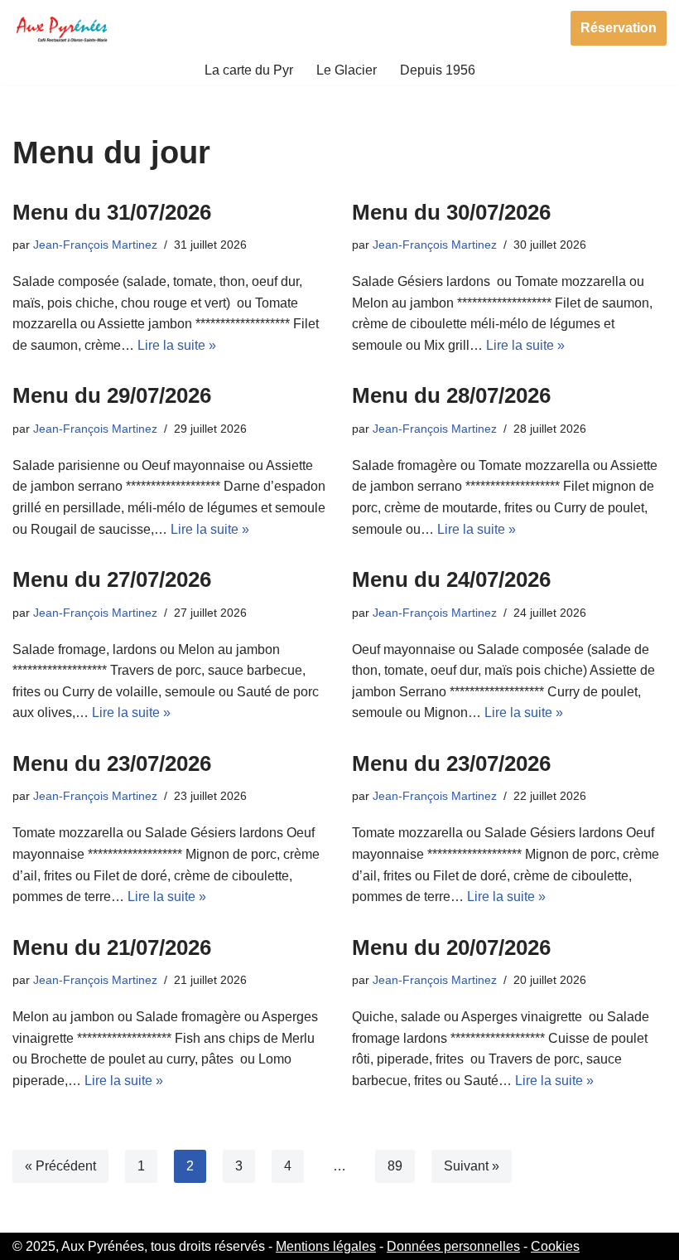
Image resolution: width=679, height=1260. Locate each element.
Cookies (555, 1246)
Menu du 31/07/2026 (111, 212)
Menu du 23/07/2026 (111, 763)
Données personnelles (453, 1246)
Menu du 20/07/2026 (451, 947)
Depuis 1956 (437, 70)
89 (395, 1166)
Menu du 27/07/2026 (111, 579)
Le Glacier (346, 70)
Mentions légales (326, 1246)
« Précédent (60, 1166)
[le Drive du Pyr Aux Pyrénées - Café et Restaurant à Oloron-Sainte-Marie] (62, 28)
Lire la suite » (176, 345)
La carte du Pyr (249, 70)
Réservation (618, 28)
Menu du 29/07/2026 (111, 395)
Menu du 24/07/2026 (451, 579)
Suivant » (471, 1166)
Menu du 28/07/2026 (451, 395)
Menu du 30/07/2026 (451, 212)
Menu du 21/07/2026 (111, 947)
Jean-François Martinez (95, 244)
